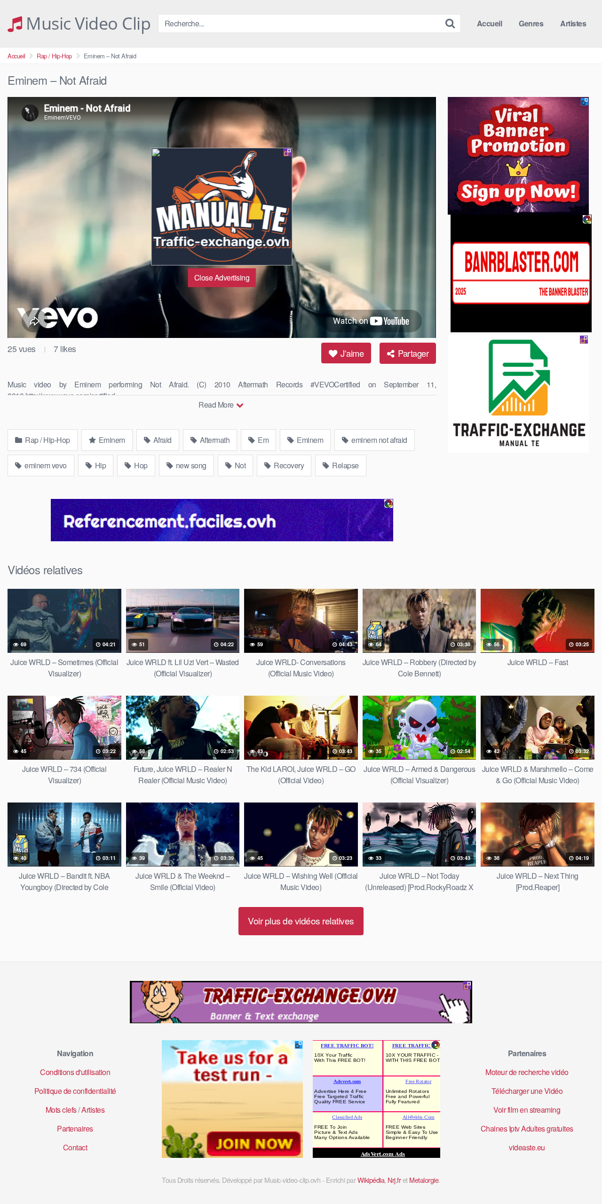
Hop (140, 465)
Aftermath (214, 439)
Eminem (111, 439)
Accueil (489, 23)
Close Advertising (222, 277)
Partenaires (75, 1128)
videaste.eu (527, 1147)
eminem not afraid (378, 439)
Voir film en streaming (526, 1109)
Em (262, 439)
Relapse (345, 465)
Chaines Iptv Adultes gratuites (527, 1128)
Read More (216, 404)
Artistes (573, 23)
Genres (531, 23)
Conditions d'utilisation (75, 1072)
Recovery (288, 465)
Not (239, 465)
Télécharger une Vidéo (527, 1090)
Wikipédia (371, 1180)
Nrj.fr (394, 1180)
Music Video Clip (86, 23)
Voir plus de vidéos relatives (301, 920)
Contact (75, 1147)
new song (190, 465)
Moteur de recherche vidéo (527, 1072)
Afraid (161, 439)
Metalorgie (423, 1180)
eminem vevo (45, 465)
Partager (412, 353)
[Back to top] (576, 1174)
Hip (99, 465)
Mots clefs (61, 1109)
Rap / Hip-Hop (54, 55)
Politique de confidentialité (75, 1090)
